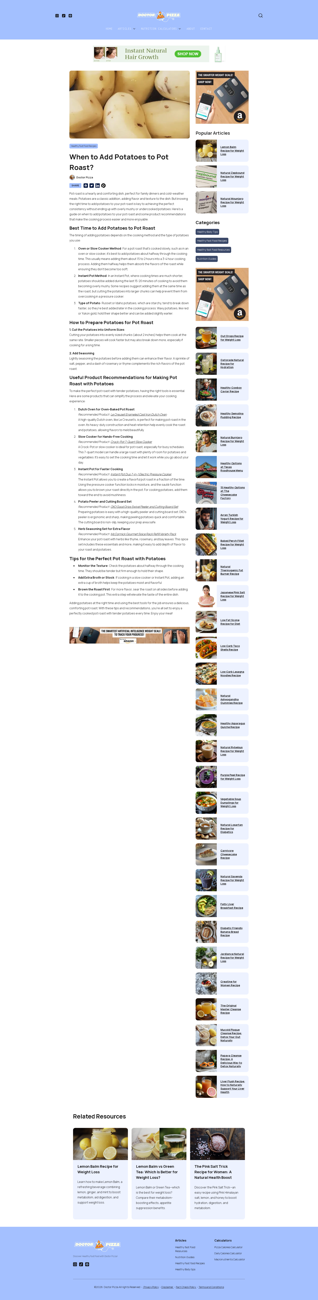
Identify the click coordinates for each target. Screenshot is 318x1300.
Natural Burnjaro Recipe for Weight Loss (232, 441)
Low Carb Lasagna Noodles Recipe (232, 673)
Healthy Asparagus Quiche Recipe (232, 725)
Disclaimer (167, 1287)
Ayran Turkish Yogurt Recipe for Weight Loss (231, 518)
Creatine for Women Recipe (230, 983)
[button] (127, 29)
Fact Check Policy (186, 1287)
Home (109, 28)
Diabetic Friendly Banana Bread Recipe (231, 931)
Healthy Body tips (185, 1269)
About (191, 28)
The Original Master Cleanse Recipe (230, 1009)
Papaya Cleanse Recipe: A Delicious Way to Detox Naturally (231, 1061)
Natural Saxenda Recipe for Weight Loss (232, 880)
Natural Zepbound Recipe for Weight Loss (232, 176)
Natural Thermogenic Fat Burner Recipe (231, 570)
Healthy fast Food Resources (213, 249)
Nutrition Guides (206, 258)
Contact (206, 28)
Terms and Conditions (211, 1287)
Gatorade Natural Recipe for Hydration (232, 363)
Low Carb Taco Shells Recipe (230, 647)
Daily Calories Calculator (228, 1253)
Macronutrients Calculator (229, 1259)
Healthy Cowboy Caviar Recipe (231, 389)
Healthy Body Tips (207, 232)
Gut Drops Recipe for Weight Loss (231, 337)
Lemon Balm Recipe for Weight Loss (232, 150)
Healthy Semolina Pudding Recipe (231, 415)
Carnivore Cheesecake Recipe (228, 854)
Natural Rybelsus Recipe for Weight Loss (232, 751)
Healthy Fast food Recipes (190, 1263)
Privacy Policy (151, 1287)
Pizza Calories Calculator (228, 1247)
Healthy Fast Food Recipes (212, 240)
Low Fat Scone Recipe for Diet (230, 621)
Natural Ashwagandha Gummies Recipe (231, 699)
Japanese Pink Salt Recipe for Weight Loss (232, 596)
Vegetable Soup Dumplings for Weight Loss (230, 802)
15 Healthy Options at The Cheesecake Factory (232, 493)
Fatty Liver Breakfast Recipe (231, 906)
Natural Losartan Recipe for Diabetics (231, 828)
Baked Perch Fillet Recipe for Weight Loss (232, 544)
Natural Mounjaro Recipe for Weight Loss (232, 202)
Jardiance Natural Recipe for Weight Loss (232, 957)
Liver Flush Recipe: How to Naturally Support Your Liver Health (232, 1087)
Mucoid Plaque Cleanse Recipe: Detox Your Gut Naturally (231, 1035)
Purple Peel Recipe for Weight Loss (232, 776)
